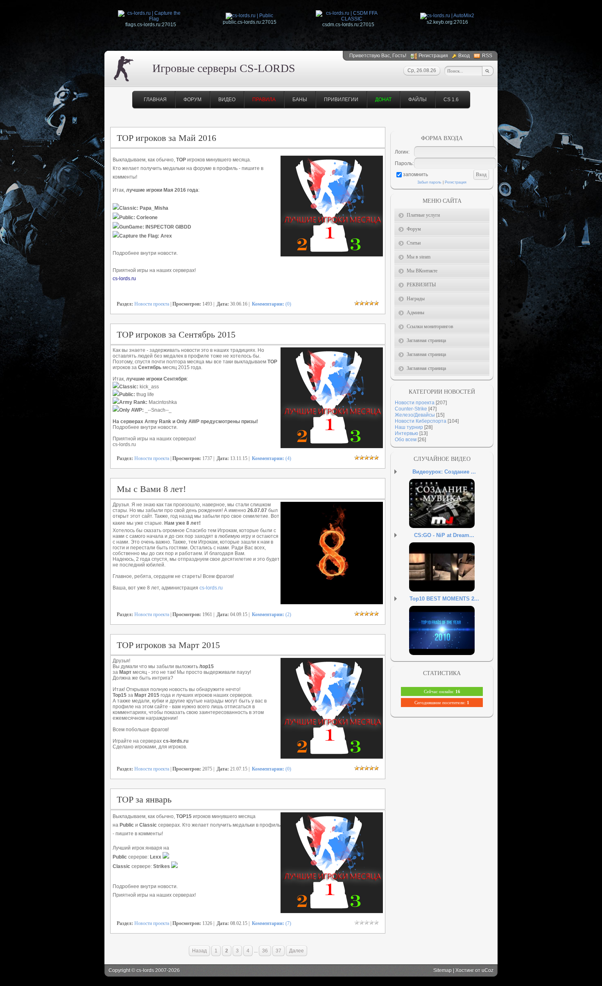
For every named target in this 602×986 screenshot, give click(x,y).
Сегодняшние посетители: (441, 702)
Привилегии (341, 99)
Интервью (406, 433)
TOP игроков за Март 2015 (168, 645)
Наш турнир (409, 427)
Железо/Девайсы (415, 415)
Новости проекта (151, 304)
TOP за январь (144, 799)
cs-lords (145, 970)
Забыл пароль (429, 182)
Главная (155, 99)
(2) (271, 614)
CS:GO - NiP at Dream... (444, 535)
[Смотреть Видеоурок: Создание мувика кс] (452, 511)
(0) (271, 304)
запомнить (415, 174)
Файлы (417, 99)
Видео (226, 99)
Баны (299, 99)
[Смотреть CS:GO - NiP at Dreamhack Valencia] (452, 575)
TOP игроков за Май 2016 (166, 138)
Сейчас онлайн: (442, 691)
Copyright (119, 970)
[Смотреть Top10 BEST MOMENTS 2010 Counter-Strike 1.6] (452, 638)
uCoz (487, 970)
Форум (192, 99)
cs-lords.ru (211, 588)
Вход (464, 56)
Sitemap (442, 970)
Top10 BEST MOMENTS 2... (444, 599)
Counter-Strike (411, 409)
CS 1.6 (451, 99)
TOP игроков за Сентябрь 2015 (176, 334)
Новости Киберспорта (420, 421)
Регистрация (433, 56)
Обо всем (405, 439)
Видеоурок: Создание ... (444, 472)
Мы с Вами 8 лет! (151, 489)
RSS (487, 56)
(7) (271, 923)
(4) (271, 458)
